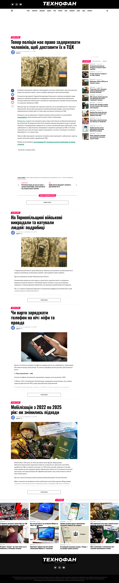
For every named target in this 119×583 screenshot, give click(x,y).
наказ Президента (68, 177)
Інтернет (60, 11)
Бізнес (78, 11)
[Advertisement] (48, 24)
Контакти (89, 11)
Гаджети (49, 11)
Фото (66, 11)
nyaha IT (18, 53)
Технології (34, 11)
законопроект (22, 117)
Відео (83, 11)
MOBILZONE (42, 11)
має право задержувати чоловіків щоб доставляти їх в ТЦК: (44, 177)
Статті (28, 11)
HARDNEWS (72, 11)
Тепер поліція (22, 179)
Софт (54, 11)
